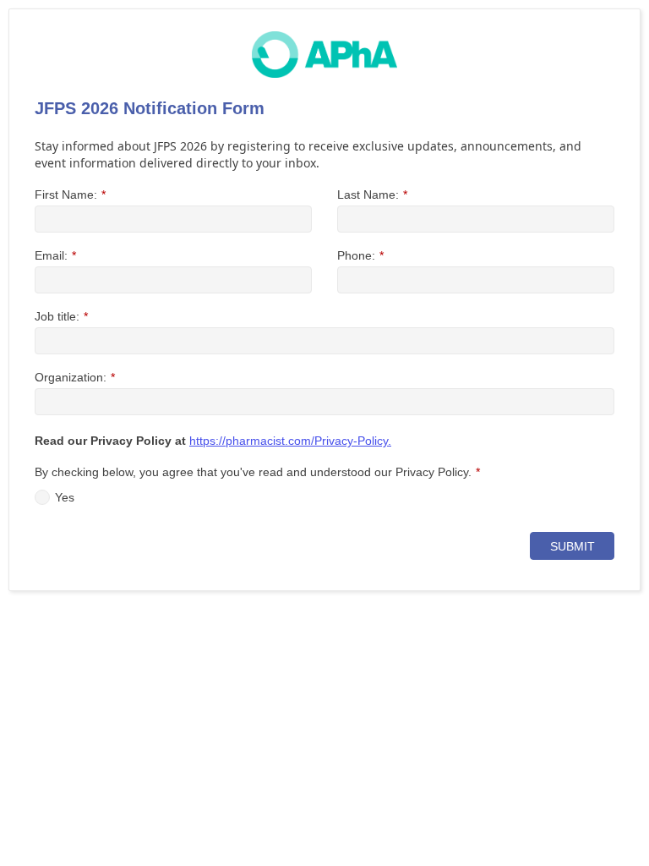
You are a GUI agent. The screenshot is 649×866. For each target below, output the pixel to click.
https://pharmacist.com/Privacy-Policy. (290, 440)
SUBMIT (572, 546)
